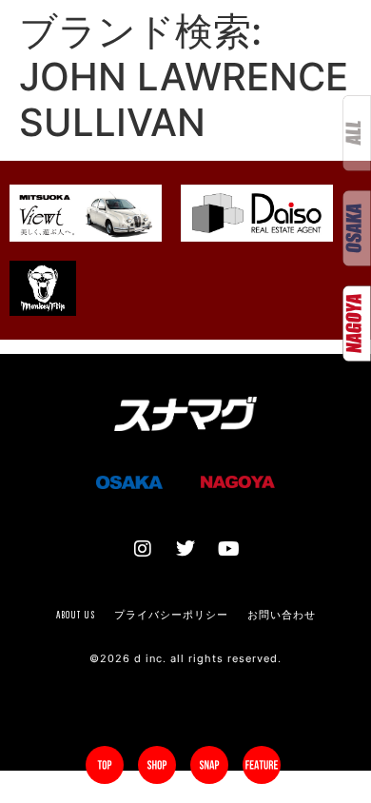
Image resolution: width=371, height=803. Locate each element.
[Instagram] (143, 549)
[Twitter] (185, 549)
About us (75, 614)
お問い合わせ (281, 614)
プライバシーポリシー (171, 614)
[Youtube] (228, 549)
